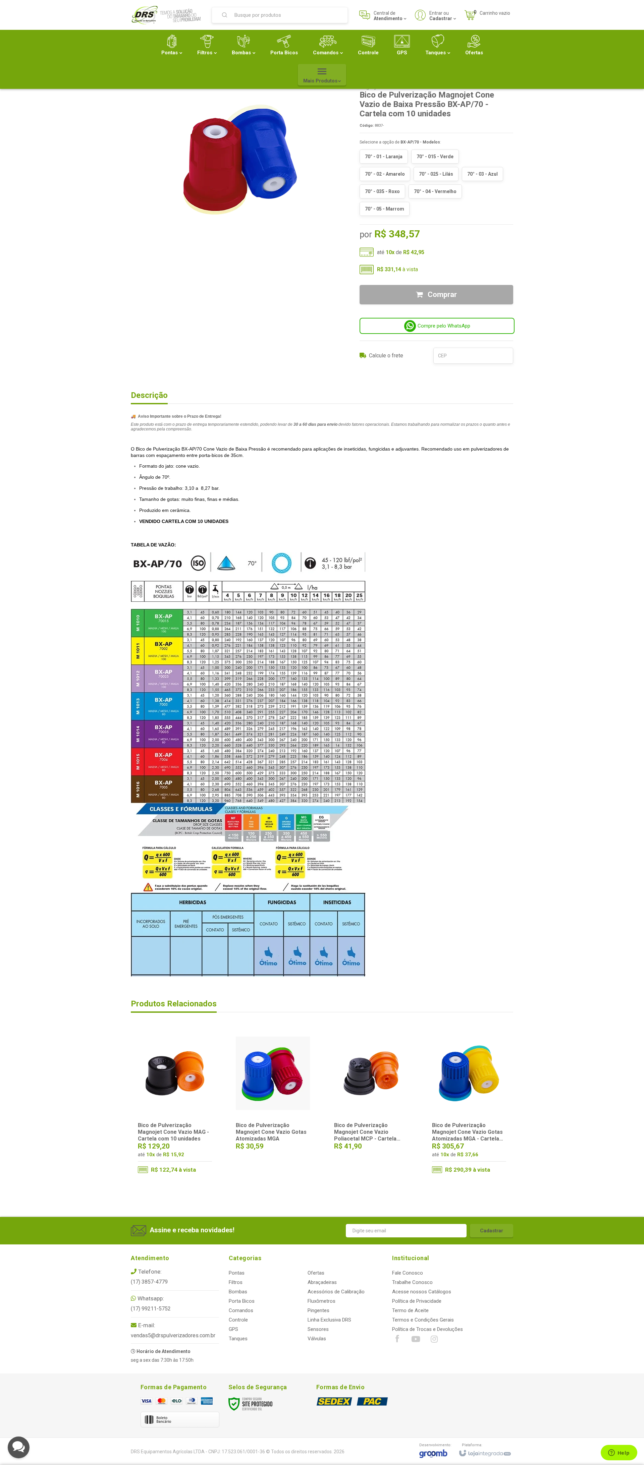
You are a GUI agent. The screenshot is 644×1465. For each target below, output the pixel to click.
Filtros (236, 1282)
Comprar (441, 294)
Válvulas (317, 1339)
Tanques (238, 1339)
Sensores (318, 1329)
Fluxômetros (321, 1301)
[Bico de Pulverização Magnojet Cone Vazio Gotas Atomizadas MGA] (273, 1102)
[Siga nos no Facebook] (397, 1340)
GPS (233, 1329)
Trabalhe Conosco (412, 1282)
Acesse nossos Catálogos (421, 1292)
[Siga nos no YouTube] (416, 1340)
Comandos (241, 1310)
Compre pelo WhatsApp (444, 326)
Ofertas (316, 1273)
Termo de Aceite (410, 1310)
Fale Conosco (407, 1273)
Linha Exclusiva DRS (329, 1320)
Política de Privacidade (416, 1301)
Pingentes (318, 1310)
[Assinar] (491, 1230)
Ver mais (179, 1151)
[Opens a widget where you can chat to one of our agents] (618, 1453)
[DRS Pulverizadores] (167, 15)
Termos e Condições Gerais (423, 1320)
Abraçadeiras (322, 1282)
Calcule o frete (386, 355)
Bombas (238, 1292)
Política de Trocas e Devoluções (427, 1329)
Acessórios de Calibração (336, 1292)
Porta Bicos (242, 1301)
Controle (238, 1320)
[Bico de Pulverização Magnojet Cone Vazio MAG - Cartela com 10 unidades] (175, 1105)
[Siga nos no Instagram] (434, 1340)
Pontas (237, 1273)
